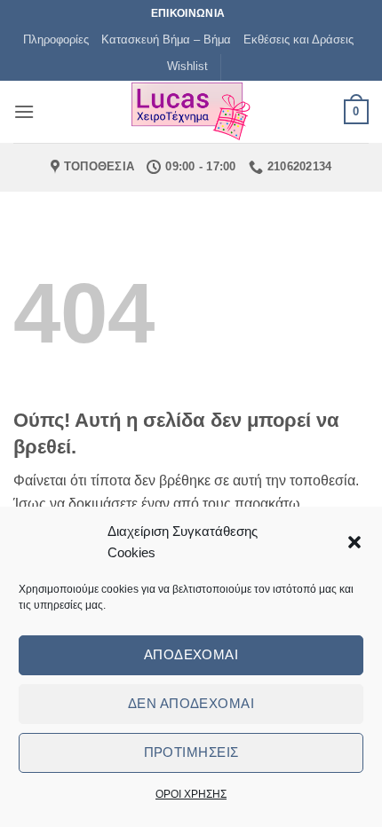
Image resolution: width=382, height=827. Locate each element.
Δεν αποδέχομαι (191, 703)
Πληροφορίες (56, 39)
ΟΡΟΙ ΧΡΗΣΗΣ (191, 794)
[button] (354, 542)
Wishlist (187, 66)
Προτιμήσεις (191, 752)
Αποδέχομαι (191, 654)
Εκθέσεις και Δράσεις (298, 39)
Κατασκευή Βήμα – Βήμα (166, 39)
